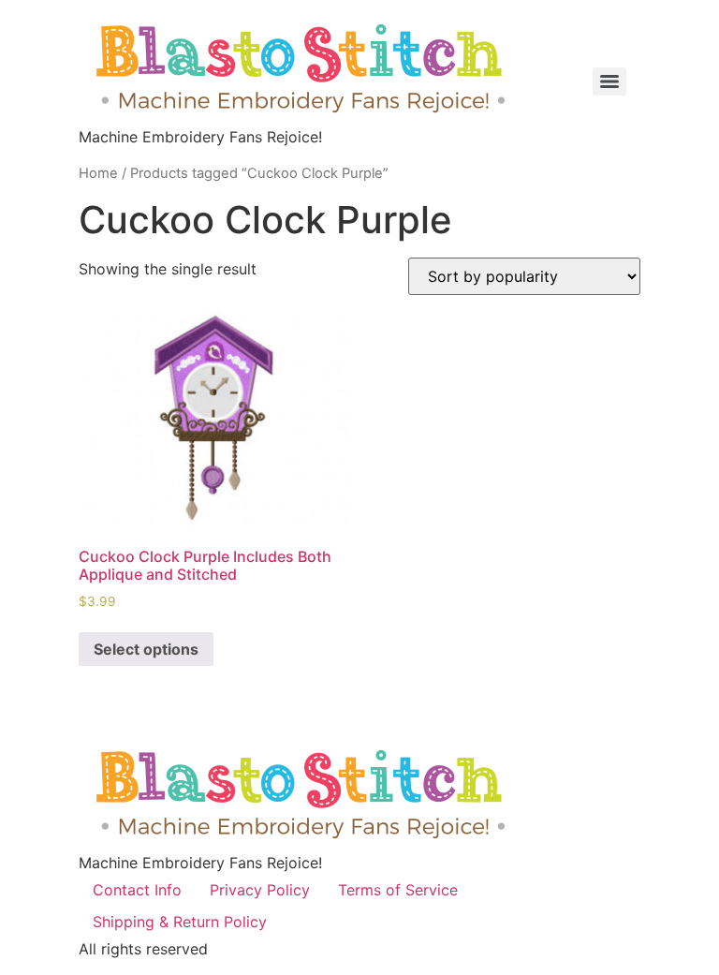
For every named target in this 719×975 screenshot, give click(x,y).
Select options (146, 649)
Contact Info (137, 889)
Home (98, 173)
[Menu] (609, 81)
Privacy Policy (260, 889)
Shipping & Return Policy (180, 921)
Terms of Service (398, 889)
